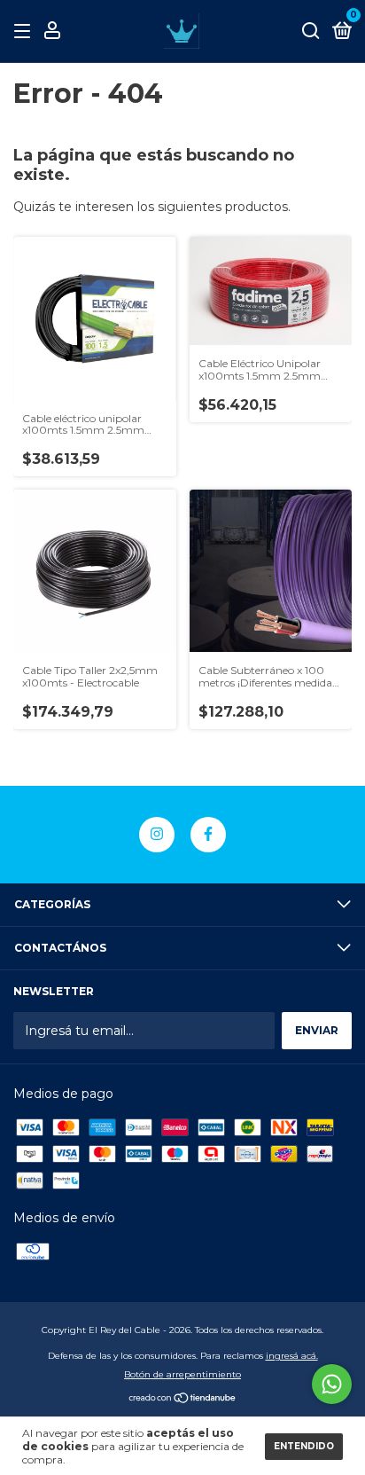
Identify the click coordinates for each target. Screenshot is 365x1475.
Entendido (304, 1446)
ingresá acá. (292, 1355)
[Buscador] (311, 31)
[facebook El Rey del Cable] (208, 834)
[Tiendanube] (183, 1400)
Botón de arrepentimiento (182, 1374)
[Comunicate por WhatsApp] (332, 1384)
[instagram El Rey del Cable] (157, 834)
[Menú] (25, 31)
